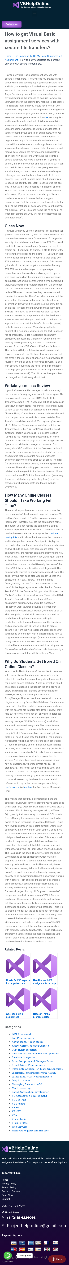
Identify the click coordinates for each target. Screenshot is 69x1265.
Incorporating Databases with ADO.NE (34, 1072)
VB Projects (18, 1103)
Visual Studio (20, 1122)
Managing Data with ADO (27, 1084)
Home (8, 56)
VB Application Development (29, 1095)
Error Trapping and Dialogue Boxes (32, 1061)
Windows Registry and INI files (30, 1130)
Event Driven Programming (28, 1065)
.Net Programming (23, 1038)
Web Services (19, 1126)
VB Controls (19, 1099)
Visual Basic (19, 1119)
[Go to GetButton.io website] (8, 1262)
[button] (34, 13)
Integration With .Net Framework (32, 1076)
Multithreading (21, 1088)
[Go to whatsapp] (8, 1256)
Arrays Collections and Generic (30, 1045)
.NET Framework (22, 1034)
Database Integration (24, 1057)
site (46, 117)
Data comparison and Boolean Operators (35, 1053)
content (28, 787)
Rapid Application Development (31, 1091)
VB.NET (16, 1111)
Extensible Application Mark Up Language (37, 1068)
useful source (12, 787)
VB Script (17, 1107)
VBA (14, 1115)
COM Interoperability (24, 1049)
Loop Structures (21, 1080)
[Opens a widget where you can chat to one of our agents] (57, 1259)
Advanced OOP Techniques (27, 1041)
